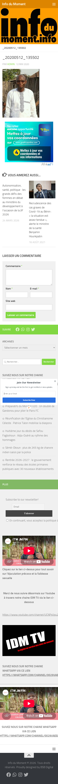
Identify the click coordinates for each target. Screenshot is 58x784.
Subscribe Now (29, 400)
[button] (28, 382)
